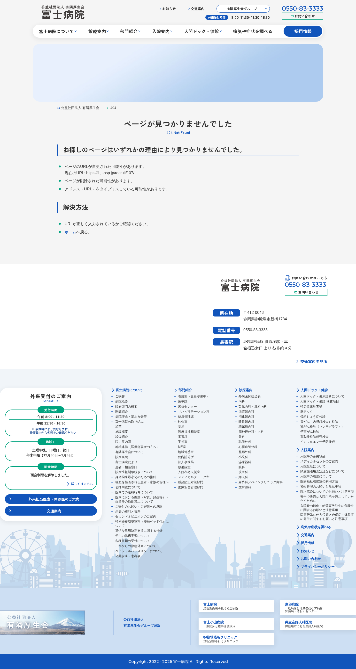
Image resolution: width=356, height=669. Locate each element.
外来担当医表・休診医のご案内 (54, 499)
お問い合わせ (304, 16)
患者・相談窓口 (126, 467)
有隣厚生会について (129, 452)
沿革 (118, 426)
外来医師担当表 (250, 396)
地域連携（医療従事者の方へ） (137, 447)
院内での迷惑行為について (134, 492)
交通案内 (197, 8)
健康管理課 (186, 416)
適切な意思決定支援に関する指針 (139, 530)
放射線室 (184, 467)
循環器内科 (246, 411)
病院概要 (121, 401)
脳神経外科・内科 (251, 431)
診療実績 (121, 457)
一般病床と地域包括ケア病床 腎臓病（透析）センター (304, 607)
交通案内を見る (313, 361)
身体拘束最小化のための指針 (135, 477)
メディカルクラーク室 (193, 477)
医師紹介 (121, 411)
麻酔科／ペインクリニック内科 (261, 482)
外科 (242, 437)
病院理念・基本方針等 (131, 416)
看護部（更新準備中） (193, 396)
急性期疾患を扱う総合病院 (220, 606)
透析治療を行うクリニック (220, 639)
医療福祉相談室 (189, 431)
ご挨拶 (120, 396)
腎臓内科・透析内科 (253, 406)
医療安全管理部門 (190, 487)
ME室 (182, 447)
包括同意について (127, 487)
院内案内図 (123, 442)
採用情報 (303, 31)
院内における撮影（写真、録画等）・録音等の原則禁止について (142, 499)
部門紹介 (185, 390)
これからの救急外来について (135, 546)
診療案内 (35, 432)
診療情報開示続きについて (134, 472)
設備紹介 (121, 437)
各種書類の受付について (132, 541)
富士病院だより (126, 462)
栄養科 (182, 437)
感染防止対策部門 (190, 482)
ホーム (70, 232)
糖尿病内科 (246, 426)
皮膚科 (243, 472)
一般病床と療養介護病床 (219, 624)
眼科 (242, 467)
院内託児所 (186, 457)
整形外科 (245, 452)
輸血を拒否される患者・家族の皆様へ (142, 482)
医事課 (182, 401)
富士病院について (129, 390)
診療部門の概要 (126, 406)
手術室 (182, 442)
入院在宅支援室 (189, 472)
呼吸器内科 (246, 422)
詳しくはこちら (82, 484)
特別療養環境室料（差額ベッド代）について (142, 523)
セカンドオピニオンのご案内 (135, 516)
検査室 (182, 422)
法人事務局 (186, 462)
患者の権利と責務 (127, 511)
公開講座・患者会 (127, 556)
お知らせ (169, 8)
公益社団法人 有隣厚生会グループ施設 (142, 622)
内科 (242, 401)
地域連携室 (186, 452)
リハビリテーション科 (193, 411)
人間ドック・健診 (314, 390)
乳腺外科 (245, 442)
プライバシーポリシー (318, 566)
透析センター (187, 406)
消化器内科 (246, 416)
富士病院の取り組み (129, 422)
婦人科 (243, 477)
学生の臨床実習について (132, 536)
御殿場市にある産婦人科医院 (304, 624)
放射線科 (245, 487)
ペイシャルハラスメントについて (139, 551)
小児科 (243, 457)
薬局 (181, 426)
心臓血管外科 (248, 447)
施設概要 (121, 431)
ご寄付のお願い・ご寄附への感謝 (139, 506)
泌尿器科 (245, 462)
